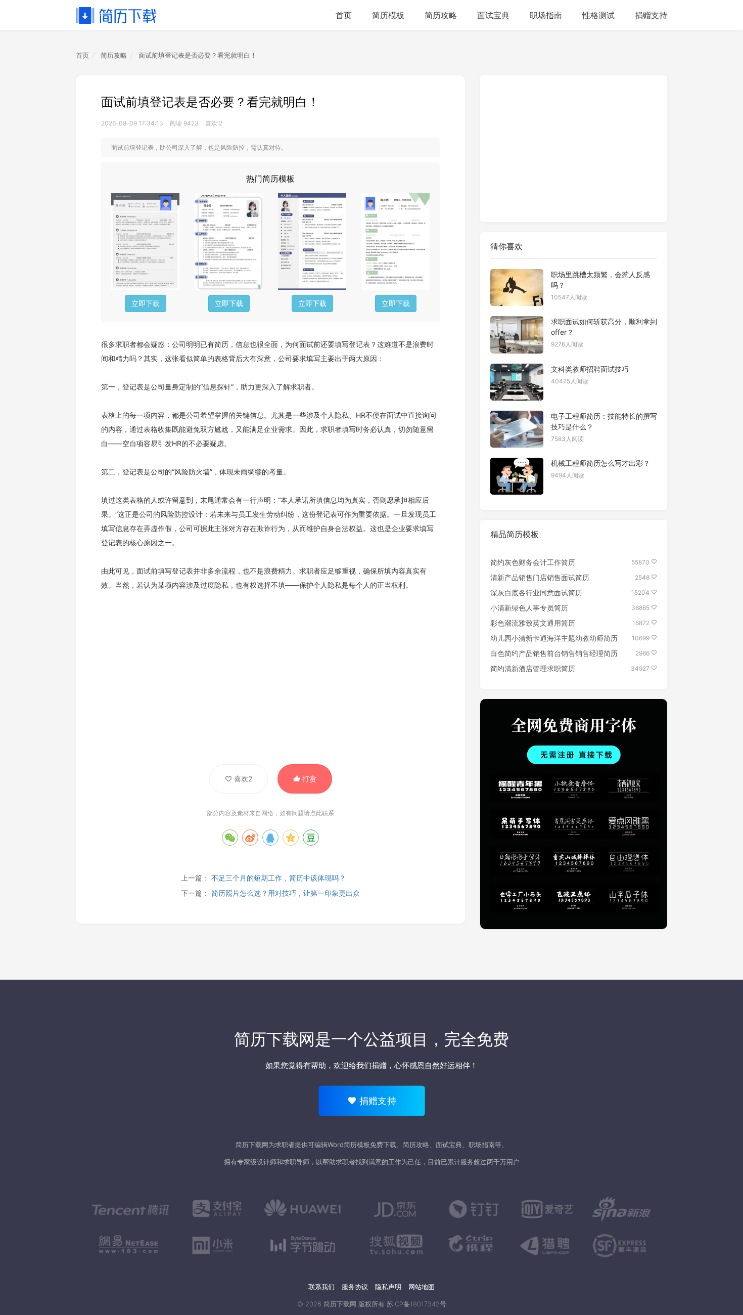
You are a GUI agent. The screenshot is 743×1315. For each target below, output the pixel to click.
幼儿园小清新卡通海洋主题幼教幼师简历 (554, 638)
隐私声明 (388, 1287)
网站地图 (421, 1287)
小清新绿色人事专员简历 (529, 607)
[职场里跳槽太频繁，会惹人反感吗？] (516, 287)
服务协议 (355, 1287)
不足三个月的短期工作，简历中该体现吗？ (278, 877)
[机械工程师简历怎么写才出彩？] (516, 476)
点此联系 (322, 813)
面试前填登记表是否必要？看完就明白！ (197, 55)
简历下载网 (274, 1039)
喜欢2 (242, 778)
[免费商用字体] (573, 814)
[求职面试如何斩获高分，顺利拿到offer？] (516, 334)
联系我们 (321, 1287)
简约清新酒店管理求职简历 (532, 668)
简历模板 (388, 15)
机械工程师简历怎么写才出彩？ (600, 463)
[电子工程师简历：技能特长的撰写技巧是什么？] (516, 429)
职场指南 (546, 15)
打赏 (308, 778)
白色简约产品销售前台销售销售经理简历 (554, 653)
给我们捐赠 (368, 1065)
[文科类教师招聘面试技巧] (516, 382)
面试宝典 (493, 15)
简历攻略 (441, 15)
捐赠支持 (651, 15)
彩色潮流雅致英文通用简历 (532, 623)
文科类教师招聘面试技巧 (590, 369)
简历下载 (116, 15)
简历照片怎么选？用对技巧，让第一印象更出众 (285, 893)
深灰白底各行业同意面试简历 (536, 592)
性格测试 (598, 15)
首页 (344, 15)
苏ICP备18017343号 (416, 1304)
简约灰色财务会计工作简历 (532, 562)
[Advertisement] (270, 673)
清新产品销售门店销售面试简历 (539, 577)
